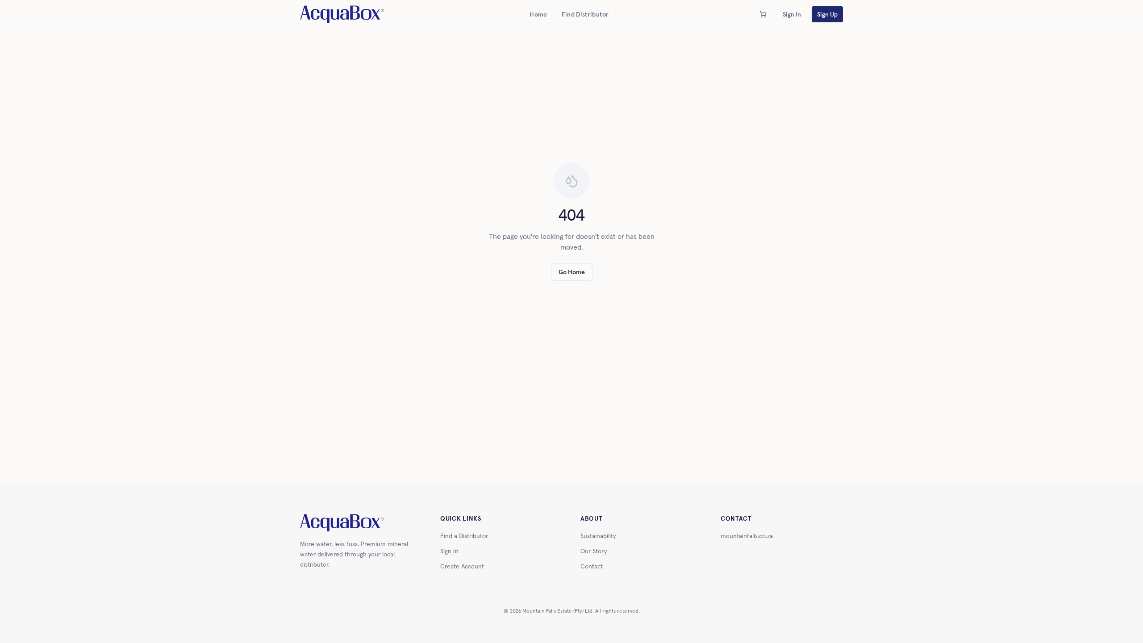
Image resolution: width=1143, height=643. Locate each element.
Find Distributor (585, 14)
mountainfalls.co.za (747, 536)
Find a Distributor (464, 536)
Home (538, 14)
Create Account (462, 566)
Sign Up (827, 14)
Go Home (572, 272)
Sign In (792, 14)
